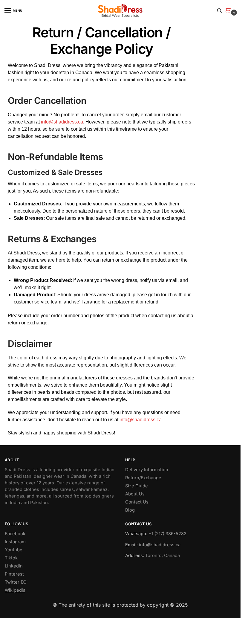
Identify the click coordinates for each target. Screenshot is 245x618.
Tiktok (11, 558)
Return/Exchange (143, 477)
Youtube (13, 550)
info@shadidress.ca (62, 121)
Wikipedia (15, 590)
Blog (130, 510)
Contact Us (136, 502)
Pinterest (14, 574)
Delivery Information (146, 469)
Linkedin (14, 566)
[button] (229, 11)
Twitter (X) (16, 582)
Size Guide (136, 486)
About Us (135, 494)
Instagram (15, 541)
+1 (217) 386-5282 (167, 533)
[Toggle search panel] (220, 10)
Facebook (15, 533)
